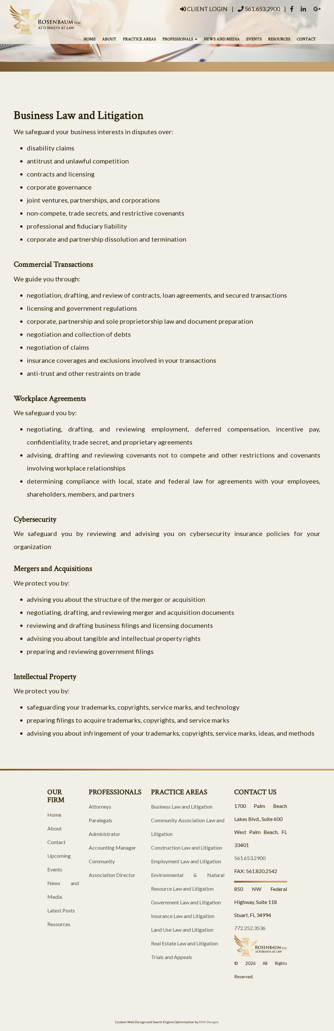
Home (90, 39)
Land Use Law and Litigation (182, 929)
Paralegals (100, 820)
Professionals (178, 39)
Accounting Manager (112, 847)
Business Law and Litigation (181, 806)
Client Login (206, 8)
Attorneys (100, 806)
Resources (279, 39)
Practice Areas (139, 39)
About (109, 39)
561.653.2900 (262, 8)
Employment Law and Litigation (186, 861)
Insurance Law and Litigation (182, 916)
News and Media (222, 39)
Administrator (104, 834)
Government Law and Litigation (186, 902)
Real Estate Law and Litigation (184, 943)
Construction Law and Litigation (186, 847)
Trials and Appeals (171, 957)
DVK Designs (209, 1022)
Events (254, 39)
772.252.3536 (250, 928)
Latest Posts (61, 910)
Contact (306, 39)
